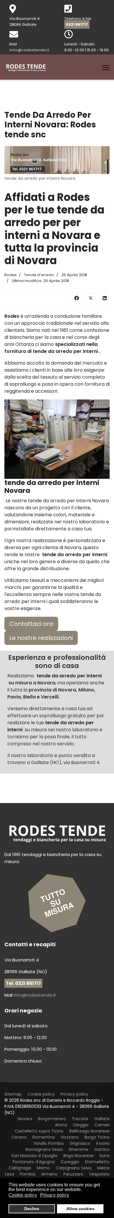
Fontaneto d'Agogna (34, 1162)
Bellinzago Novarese (89, 1131)
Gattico (102, 1149)
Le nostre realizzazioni (41, 638)
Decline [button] (31, 1208)
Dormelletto (97, 1162)
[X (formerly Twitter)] (91, 298)
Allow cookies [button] (80, 1208)
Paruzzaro (73, 1174)
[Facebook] (77, 298)
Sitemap (13, 1094)
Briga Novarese (78, 1156)
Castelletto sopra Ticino (39, 1131)
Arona (61, 1125)
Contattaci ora (31, 624)
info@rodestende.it (29, 50)
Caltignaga (19, 1168)
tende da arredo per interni (66, 351)
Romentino (43, 1137)
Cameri (102, 1125)
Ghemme (78, 1149)
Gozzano (70, 1137)
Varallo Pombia (48, 1143)
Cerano (19, 1137)
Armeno (49, 1174)
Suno (104, 1156)
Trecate (80, 1119)
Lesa (9, 1174)
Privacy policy (74, 1094)
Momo (43, 1168)
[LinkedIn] (105, 298)
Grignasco (80, 1143)
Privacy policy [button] (54, 1195)
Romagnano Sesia (44, 1149)
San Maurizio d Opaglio (34, 1156)
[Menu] (106, 67)
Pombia (27, 1174)
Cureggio (70, 1162)
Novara (25, 1119)
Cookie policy (41, 1094)
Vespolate (99, 1174)
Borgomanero (52, 1119)
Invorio (103, 1143)
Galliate (102, 1119)
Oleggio (81, 1125)
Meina (103, 1168)
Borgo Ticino (97, 1137)
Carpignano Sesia (73, 1168)
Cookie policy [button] (22, 1195)
